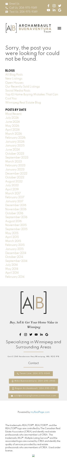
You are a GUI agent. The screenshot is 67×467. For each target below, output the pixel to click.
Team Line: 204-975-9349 (35, 373)
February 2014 (14, 277)
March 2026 (13, 133)
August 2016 (13, 221)
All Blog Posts (14, 74)
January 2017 (14, 201)
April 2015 (12, 237)
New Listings (13, 78)
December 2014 (15, 253)
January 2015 (14, 249)
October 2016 (14, 213)
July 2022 (12, 185)
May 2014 (11, 269)
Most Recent (13, 114)
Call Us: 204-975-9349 (23, 8)
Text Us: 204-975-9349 (23, 12)
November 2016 (15, 209)
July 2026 (12, 117)
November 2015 (16, 225)
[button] (12, 3)
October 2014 (14, 257)
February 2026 (15, 137)
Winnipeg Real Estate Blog (23, 102)
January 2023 (14, 169)
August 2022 (14, 181)
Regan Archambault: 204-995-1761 (35, 388)
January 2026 (14, 141)
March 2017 (13, 193)
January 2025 (15, 145)
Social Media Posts (17, 90)
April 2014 (12, 272)
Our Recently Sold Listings (22, 86)
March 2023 (13, 161)
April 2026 (12, 129)
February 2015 (15, 245)
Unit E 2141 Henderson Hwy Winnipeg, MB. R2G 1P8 (33, 356)
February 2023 (15, 165)
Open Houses (14, 82)
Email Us (14, 4)
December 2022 (16, 173)
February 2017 (14, 197)
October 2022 (14, 177)
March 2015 (13, 241)
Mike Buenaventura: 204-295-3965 (34, 381)
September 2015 (16, 229)
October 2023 (14, 153)
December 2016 (15, 205)
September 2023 (16, 157)
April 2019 (12, 189)
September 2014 (16, 261)
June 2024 (12, 149)
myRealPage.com (40, 412)
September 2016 (16, 217)
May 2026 (12, 126)
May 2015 (11, 233)
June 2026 (12, 122)
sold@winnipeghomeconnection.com (35, 396)
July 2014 (11, 265)
